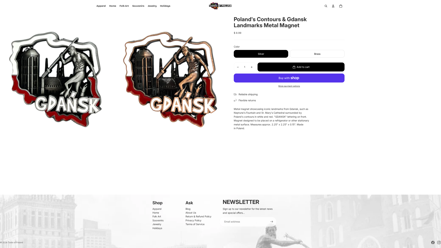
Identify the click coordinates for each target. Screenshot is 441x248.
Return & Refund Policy (198, 216)
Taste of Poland (15, 242)
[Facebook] (433, 242)
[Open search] (326, 6)
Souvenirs (157, 220)
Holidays (157, 228)
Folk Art (156, 216)
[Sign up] (271, 221)
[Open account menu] (333, 6)
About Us (191, 212)
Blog (188, 208)
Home (155, 212)
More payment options (289, 86)
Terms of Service (195, 224)
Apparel (156, 208)
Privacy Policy (193, 220)
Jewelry (156, 224)
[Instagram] (439, 242)
